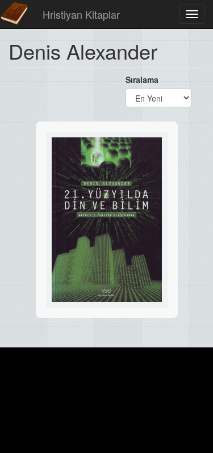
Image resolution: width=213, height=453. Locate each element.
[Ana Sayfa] (14, 14)
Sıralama (142, 79)
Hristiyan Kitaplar (81, 14)
